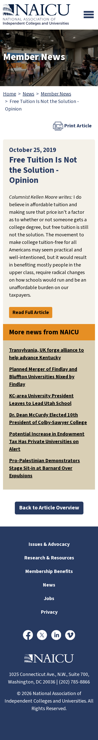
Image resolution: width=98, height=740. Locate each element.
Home (9, 93)
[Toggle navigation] (88, 14)
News (28, 93)
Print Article (77, 125)
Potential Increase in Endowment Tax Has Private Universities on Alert (46, 442)
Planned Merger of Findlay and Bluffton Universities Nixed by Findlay (43, 377)
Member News (56, 93)
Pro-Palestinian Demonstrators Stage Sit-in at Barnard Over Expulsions (44, 468)
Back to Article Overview (49, 508)
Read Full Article (30, 312)
